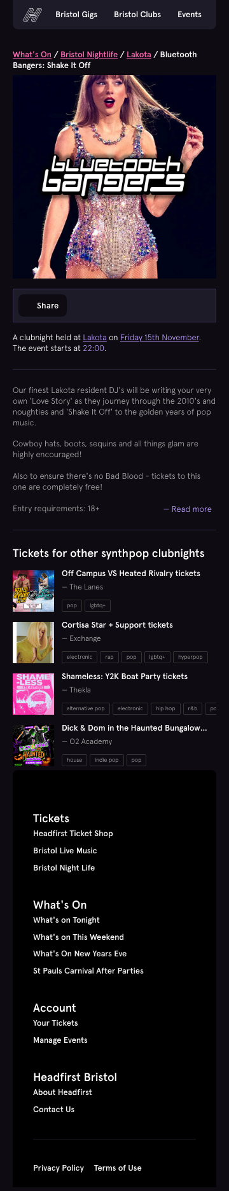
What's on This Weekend (78, 937)
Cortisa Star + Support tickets (117, 625)
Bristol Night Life (64, 868)
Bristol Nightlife (89, 54)
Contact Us (53, 1109)
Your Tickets (55, 1023)
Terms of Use (118, 1168)
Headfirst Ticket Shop (73, 833)
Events (189, 14)
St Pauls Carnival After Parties (88, 971)
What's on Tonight (66, 920)
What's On (32, 54)
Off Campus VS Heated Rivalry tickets (131, 573)
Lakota (139, 54)
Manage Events (60, 1040)
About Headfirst (62, 1092)
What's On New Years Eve (80, 954)
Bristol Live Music (65, 851)
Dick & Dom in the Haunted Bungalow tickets (131, 733)
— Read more (187, 509)
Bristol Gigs (76, 14)
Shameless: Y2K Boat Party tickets (125, 676)
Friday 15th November (159, 337)
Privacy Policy (58, 1168)
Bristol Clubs (137, 14)
